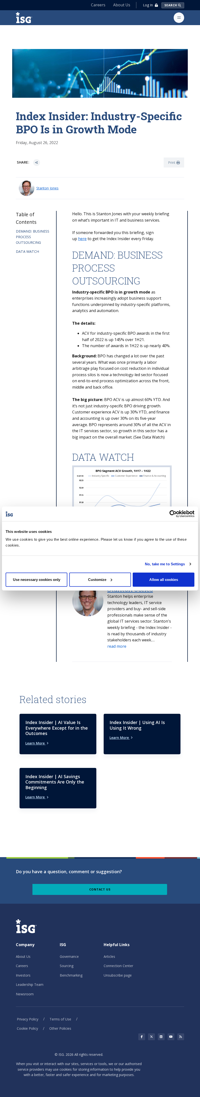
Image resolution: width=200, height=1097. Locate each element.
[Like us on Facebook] (141, 1036)
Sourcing (66, 965)
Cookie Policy (27, 1028)
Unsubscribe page (118, 975)
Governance (69, 956)
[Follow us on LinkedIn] (161, 1036)
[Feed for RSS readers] (180, 1036)
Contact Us (99, 889)
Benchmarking (71, 975)
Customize (97, 579)
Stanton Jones (47, 188)
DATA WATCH (27, 251)
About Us (121, 5)
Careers (98, 5)
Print (172, 162)
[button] (116, 646)
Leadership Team (29, 984)
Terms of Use (60, 1019)
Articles (109, 956)
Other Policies (60, 1028)
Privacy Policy (27, 1019)
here (82, 238)
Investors (23, 975)
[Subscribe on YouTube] (171, 1036)
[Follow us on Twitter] (151, 1036)
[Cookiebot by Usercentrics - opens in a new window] (173, 514)
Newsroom (25, 994)
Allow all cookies (163, 579)
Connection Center (118, 965)
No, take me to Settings (165, 564)
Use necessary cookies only (36, 579)
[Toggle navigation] (179, 17)
